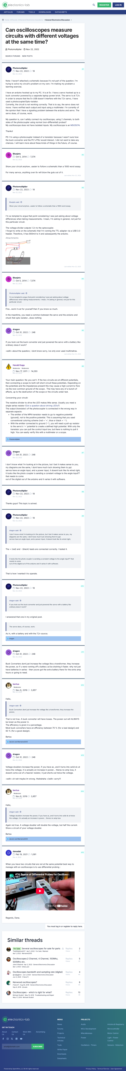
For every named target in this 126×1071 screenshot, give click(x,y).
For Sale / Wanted (42, 951)
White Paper (62, 1049)
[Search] (94, 5)
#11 (82, 652)
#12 (82, 685)
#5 (83, 330)
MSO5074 (75, 125)
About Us (4, 1033)
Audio (83, 1024)
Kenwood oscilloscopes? (25, 982)
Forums (21, 12)
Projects (60, 1033)
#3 (83, 188)
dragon (16, 329)
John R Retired (18, 964)
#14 (82, 791)
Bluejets (17, 153)
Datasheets (61, 12)
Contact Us (15, 1033)
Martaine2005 (27, 953)
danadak (17, 851)
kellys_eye (25, 967)
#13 (82, 755)
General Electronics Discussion (44, 964)
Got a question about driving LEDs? (42, 405)
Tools (32, 12)
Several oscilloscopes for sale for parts (41, 948)
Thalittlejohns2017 (19, 951)
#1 (83, 69)
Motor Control (112, 1033)
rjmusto (24, 987)
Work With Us (27, 1033)
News (59, 1024)
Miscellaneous (86, 1033)
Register (104, 5)
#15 (82, 852)
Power (83, 1038)
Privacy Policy (91, 1069)
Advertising (40, 1032)
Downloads (61, 1054)
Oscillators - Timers (88, 1045)
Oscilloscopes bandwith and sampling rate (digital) (38, 972)
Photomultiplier (15, 49)
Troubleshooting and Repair (44, 995)
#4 (83, 279)
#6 (83, 366)
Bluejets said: (14, 202)
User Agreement (116, 1069)
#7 (83, 453)
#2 (83, 155)
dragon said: (14, 530)
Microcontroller (113, 1029)
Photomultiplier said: (17, 293)
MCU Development (88, 1029)
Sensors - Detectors (115, 1045)
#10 (82, 586)
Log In (118, 5)
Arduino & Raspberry (115, 1024)
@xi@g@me (17, 975)
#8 (83, 492)
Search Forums (12, 56)
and (18, 742)
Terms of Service (103, 1069)
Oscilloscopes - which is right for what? (32, 992)
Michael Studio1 (18, 995)
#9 (83, 516)
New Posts (27, 56)
